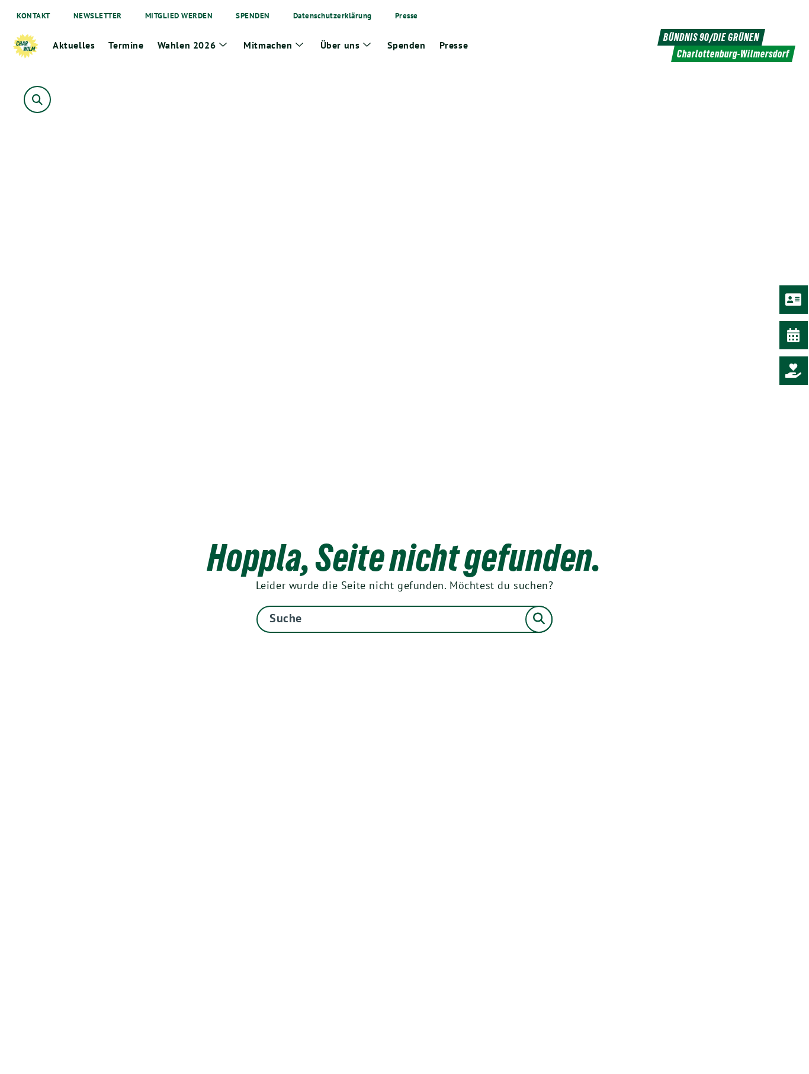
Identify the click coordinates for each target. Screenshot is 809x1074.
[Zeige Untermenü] (223, 45)
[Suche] (404, 619)
